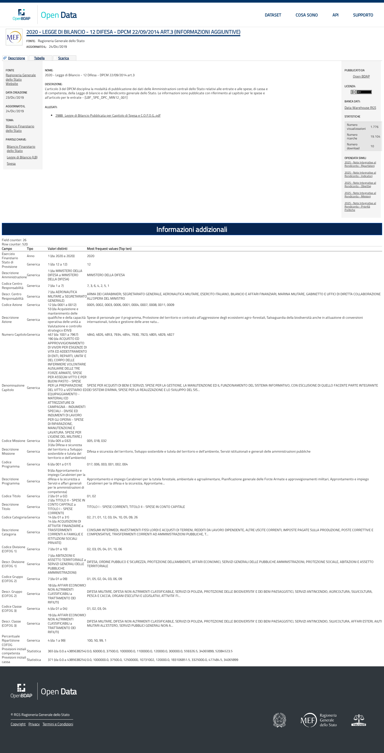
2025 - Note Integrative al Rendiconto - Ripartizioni (360, 164)
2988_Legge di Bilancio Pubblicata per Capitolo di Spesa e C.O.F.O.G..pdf (107, 115)
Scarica (63, 58)
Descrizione (16, 58)
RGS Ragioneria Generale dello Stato (41, 714)
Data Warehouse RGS (360, 107)
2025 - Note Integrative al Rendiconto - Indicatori (360, 174)
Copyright (18, 724)
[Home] (21, 15)
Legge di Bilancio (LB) (22, 157)
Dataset (273, 15)
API (336, 15)
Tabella (39, 58)
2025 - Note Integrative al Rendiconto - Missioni (360, 194)
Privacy (34, 724)
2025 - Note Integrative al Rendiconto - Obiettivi (360, 184)
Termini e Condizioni (58, 724)
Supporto (363, 15)
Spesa (11, 163)
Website (12, 83)
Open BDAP (361, 76)
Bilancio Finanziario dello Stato (20, 128)
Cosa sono (307, 15)
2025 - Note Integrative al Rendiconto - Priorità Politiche (360, 206)
